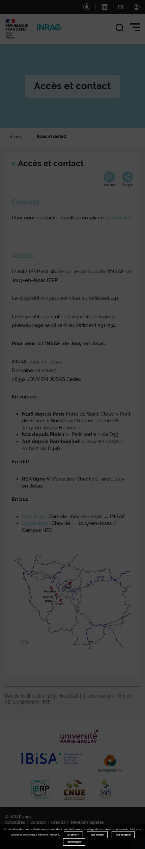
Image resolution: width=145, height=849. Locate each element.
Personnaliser (74, 841)
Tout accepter (123, 834)
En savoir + (73, 834)
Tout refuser (97, 834)
